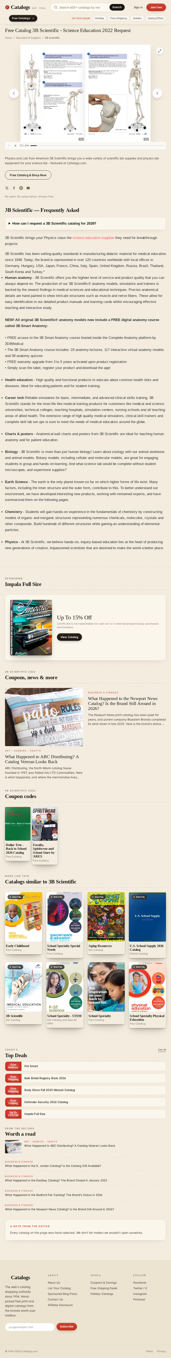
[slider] (97, 145)
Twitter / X (140, 1288)
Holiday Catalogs (102, 1293)
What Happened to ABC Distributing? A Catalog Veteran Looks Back (42, 759)
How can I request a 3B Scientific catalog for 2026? (54, 223)
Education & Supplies (28, 37)
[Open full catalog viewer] (159, 51)
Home (8, 37)
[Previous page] (14, 93)
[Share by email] (28, 188)
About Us (54, 1282)
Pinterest (139, 1299)
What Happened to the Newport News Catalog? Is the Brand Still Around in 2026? (123, 703)
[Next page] (157, 93)
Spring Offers (155, 18)
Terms (149, 1351)
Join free (156, 7)
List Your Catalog (59, 1288)
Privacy (161, 1351)
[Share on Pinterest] (21, 188)
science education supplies (93, 238)
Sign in (138, 7)
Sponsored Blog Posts (62, 1293)
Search (117, 7)
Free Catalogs (21, 18)
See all (162, 1049)
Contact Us (55, 1299)
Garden (137, 18)
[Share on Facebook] (14, 188)
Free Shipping (118, 18)
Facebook (139, 1282)
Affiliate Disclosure (60, 1305)
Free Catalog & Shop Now (28, 175)
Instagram (140, 1293)
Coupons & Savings (104, 1282)
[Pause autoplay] (15, 145)
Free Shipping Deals (104, 1288)
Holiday (99, 18)
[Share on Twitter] (7, 188)
